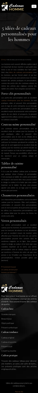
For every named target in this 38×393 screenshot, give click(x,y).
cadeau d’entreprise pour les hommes (15, 100)
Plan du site (19, 392)
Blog (4, 59)
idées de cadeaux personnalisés (21, 72)
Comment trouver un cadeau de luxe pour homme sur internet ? (9, 269)
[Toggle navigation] (34, 6)
